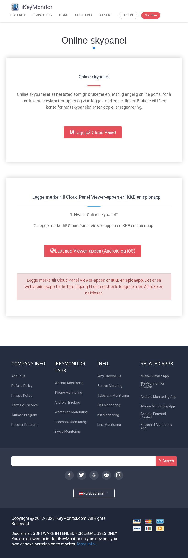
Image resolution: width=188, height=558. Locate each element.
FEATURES (17, 15)
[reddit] (106, 475)
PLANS (63, 15)
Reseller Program (24, 424)
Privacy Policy (21, 395)
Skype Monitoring (68, 431)
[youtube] (94, 475)
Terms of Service (24, 405)
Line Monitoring (109, 424)
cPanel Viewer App (155, 376)
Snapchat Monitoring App (156, 426)
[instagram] (118, 475)
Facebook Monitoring (71, 422)
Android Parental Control (153, 415)
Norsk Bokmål (94, 493)
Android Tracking (67, 402)
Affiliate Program (24, 415)
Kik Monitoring (108, 415)
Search (168, 461)
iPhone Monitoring (68, 392)
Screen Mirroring (109, 386)
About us (18, 376)
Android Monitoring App (158, 397)
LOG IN (128, 15)
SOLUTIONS (83, 15)
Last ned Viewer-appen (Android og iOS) (95, 251)
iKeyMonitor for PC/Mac (152, 385)
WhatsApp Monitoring (71, 412)
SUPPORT (105, 15)
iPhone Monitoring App (158, 406)
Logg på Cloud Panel (95, 132)
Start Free (151, 15)
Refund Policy (21, 386)
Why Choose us (109, 376)
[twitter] (81, 475)
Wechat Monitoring (69, 383)
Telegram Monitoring (113, 395)
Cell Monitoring (108, 405)
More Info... (87, 544)
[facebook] (69, 475)
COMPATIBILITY (42, 15)
